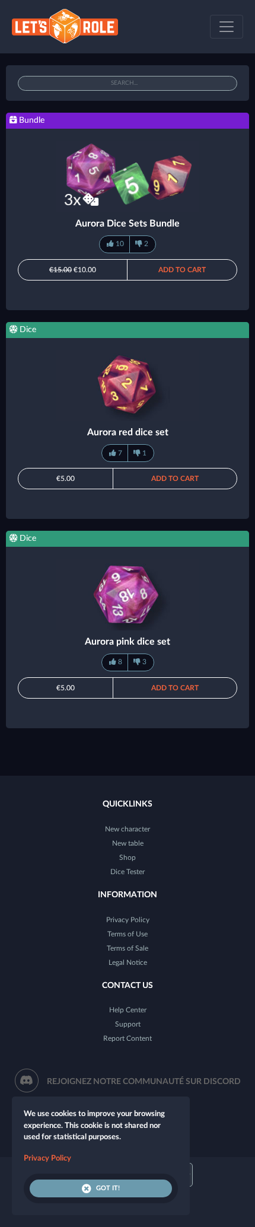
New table (128, 843)
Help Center (127, 1010)
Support (128, 1024)
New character (127, 829)
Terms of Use (127, 934)
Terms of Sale (127, 948)
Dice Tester (127, 871)
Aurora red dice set (127, 432)
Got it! (108, 1188)
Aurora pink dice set (127, 641)
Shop (127, 857)
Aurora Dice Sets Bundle (127, 223)
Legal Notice (128, 962)
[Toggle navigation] (226, 27)
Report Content (127, 1038)
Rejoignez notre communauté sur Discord (144, 1082)
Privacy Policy (127, 919)
